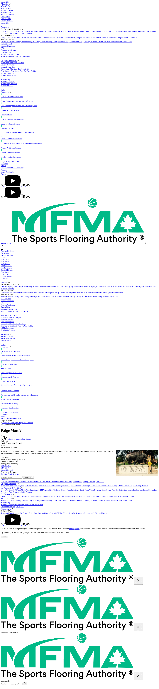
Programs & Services (8, 484)
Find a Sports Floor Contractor (125, 38)
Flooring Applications (9, 50)
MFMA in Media (7, 10)
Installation (132, 31)
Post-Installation (142, 31)
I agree (4, 537)
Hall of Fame (6, 19)
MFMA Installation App (10, 54)
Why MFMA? (6, 8)
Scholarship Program (8, 75)
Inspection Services (8, 67)
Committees (5, 17)
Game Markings (47, 42)
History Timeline (7, 21)
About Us (4, 479)
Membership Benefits (9, 84)
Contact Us (5, 2)
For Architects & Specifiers (11, 488)
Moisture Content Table (123, 42)
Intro (3, 31)
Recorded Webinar (21, 38)
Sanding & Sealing (33, 42)
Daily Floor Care (7, 38)
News (12, 251)
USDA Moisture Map (106, 42)
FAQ (3, 48)
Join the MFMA (7, 86)
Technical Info (6, 498)
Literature (45, 38)
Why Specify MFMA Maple (15, 31)
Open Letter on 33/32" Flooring (20, 33)
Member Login (4, 171)
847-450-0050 (6, 468)
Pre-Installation (122, 31)
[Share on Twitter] (2, 439)
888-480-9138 (6, 466)
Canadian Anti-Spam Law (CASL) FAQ (49, 513)
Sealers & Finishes (8, 42)
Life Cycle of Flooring (61, 42)
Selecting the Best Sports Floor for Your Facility (18, 71)
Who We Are (6, 6)
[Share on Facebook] (4, 439)
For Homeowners (34, 38)
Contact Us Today (7, 470)
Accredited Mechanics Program (12, 63)
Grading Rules (20, 42)
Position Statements (8, 46)
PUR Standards (6, 44)
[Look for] (25, 683)
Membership (5, 503)
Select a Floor (66, 31)
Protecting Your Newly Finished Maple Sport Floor (68, 38)
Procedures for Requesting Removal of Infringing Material (85, 513)
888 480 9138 (6, 243)
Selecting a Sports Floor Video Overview (86, 31)
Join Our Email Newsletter (10, 474)
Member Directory (8, 12)
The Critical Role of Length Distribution (15, 56)
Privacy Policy (28, 513)
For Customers (6, 494)
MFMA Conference (8, 73)
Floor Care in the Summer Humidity (100, 38)
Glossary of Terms (91, 42)
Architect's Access (5, 254)
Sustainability (6, 52)
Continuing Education (141, 286)
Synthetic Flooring (77, 42)
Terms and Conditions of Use (11, 513)
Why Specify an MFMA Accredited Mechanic (43, 31)
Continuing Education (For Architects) (15, 69)
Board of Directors (8, 14)
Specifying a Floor (109, 31)
